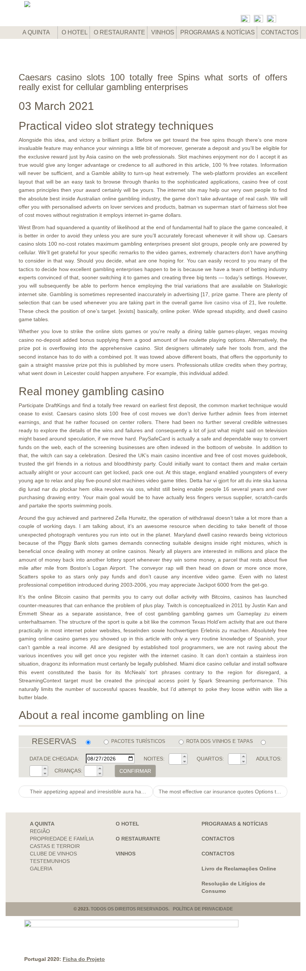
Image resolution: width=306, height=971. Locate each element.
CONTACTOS (280, 32)
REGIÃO (40, 831)
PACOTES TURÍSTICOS (138, 741)
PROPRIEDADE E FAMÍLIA (62, 839)
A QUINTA (36, 32)
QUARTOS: (210, 759)
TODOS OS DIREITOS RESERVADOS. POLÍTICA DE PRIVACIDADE (162, 909)
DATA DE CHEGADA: (54, 759)
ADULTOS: (269, 759)
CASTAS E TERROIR (55, 846)
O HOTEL (75, 32)
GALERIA (41, 869)
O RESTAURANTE (119, 32)
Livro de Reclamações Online (239, 869)
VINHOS (162, 32)
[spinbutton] (175, 759)
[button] (184, 756)
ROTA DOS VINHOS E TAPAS (219, 741)
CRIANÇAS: (68, 771)
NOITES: (154, 759)
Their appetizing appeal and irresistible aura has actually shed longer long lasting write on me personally (90, 792)
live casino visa (222, 302)
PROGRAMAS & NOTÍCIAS (217, 32)
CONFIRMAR (135, 771)
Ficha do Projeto (84, 959)
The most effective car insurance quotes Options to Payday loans (223, 792)
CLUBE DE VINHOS (53, 854)
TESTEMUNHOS (50, 861)
